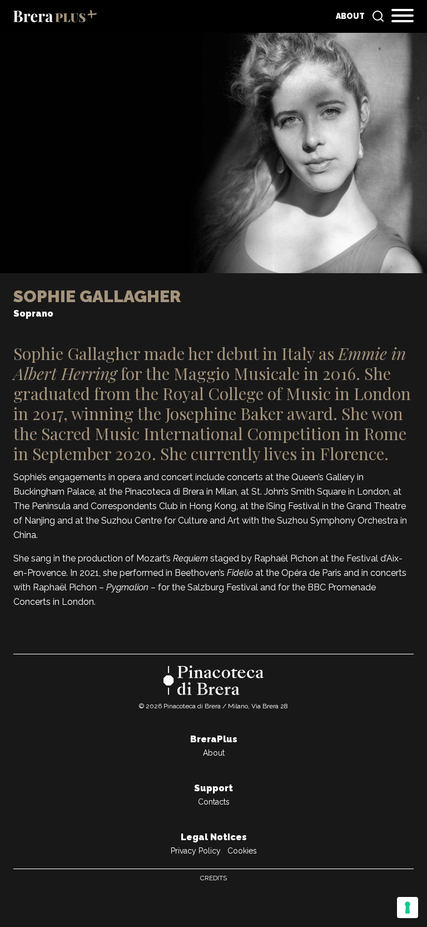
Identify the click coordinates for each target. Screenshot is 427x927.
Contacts (214, 801)
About (350, 16)
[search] (378, 16)
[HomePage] (55, 16)
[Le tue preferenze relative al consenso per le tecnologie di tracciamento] (407, 907)
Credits (213, 878)
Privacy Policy (196, 850)
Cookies (242, 850)
